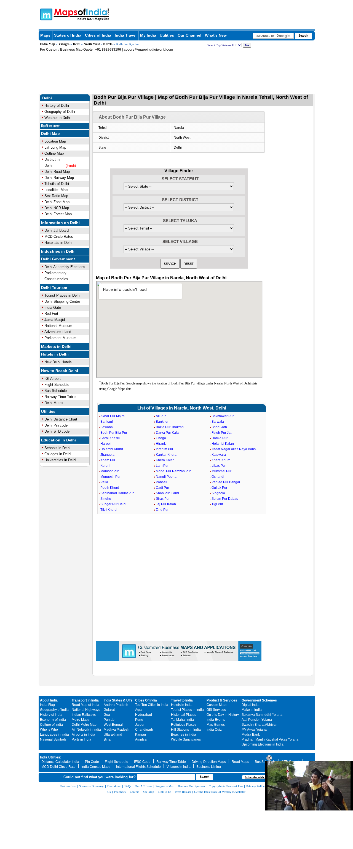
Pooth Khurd (109, 488)
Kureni (105, 466)
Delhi (76, 44)
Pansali (161, 482)
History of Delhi (56, 105)
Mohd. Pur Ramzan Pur (173, 471)
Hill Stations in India (186, 729)
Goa (107, 715)
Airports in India (83, 734)
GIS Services (216, 710)
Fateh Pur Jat (221, 433)
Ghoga (161, 438)
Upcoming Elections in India (263, 744)
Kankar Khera (166, 455)
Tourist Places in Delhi (62, 295)
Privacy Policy (255, 786)
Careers (134, 791)
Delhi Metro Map (84, 725)
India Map (47, 44)
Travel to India (182, 700)
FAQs (127, 786)
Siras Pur (163, 499)
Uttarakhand (113, 734)
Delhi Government (58, 259)
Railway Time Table (60, 397)
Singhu (105, 499)
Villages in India (179, 767)
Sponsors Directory (91, 786)
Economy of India (53, 720)
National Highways (86, 710)
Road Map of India (85, 705)
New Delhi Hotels (58, 362)
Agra (138, 710)
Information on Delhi (60, 222)
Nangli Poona (166, 477)
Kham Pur (107, 460)
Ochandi (218, 477)
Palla (104, 482)
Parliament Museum (60, 338)
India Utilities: (50, 757)
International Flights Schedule (138, 767)
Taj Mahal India (182, 720)
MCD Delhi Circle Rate (58, 767)
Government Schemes (259, 700)
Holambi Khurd (111, 449)
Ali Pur (161, 416)
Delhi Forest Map (58, 214)
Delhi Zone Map (56, 202)
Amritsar (141, 739)
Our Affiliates (143, 786)
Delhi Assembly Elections (64, 267)
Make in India (252, 710)
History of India (51, 715)
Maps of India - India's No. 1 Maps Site (45, 14)
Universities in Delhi (60, 460)
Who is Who (49, 729)
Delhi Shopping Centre (62, 301)
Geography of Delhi (59, 112)
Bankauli (107, 422)
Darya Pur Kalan (168, 433)
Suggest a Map (165, 786)
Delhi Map (50, 133)
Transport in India (85, 700)
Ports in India (81, 739)
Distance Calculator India (60, 762)
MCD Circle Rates (58, 236)
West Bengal (113, 725)
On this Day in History (223, 715)
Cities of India (98, 35)
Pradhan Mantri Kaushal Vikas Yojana (270, 739)
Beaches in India (183, 734)
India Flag (47, 705)
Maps (45, 35)
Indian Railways (84, 715)
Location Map (55, 141)
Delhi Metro (53, 403)
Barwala (218, 422)
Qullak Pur (219, 488)
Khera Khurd (221, 460)
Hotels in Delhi (55, 354)
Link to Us (164, 791)
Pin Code (92, 762)
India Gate (52, 307)
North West (92, 44)
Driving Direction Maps (209, 762)
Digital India (251, 705)
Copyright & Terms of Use (226, 786)
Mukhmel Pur (221, 471)
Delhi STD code (56, 431)
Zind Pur (162, 510)
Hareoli (105, 444)
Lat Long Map (55, 147)
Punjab (109, 720)
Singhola (218, 493)
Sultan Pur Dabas (225, 499)
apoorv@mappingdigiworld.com (148, 49)
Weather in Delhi (57, 118)
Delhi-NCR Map (56, 208)
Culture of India (51, 725)
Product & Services (222, 700)
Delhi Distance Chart (60, 419)
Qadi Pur (162, 488)
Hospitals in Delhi (58, 243)
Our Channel (189, 35)
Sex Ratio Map (56, 196)
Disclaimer (114, 786)
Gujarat (109, 710)
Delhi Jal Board (56, 230)
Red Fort (51, 314)
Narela (108, 44)
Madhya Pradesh (116, 729)
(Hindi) (71, 165)
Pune (139, 720)
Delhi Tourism (54, 287)
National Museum (58, 326)
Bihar (108, 739)
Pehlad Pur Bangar (226, 482)
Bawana (106, 427)
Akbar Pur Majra (112, 416)
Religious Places (183, 725)
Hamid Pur (220, 438)
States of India (67, 35)
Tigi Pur (217, 504)
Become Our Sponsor (191, 786)
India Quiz (214, 729)
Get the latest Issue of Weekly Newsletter (219, 791)
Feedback (120, 791)
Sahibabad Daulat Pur (117, 493)
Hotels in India (181, 705)
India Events (216, 720)
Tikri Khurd (108, 510)
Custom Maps (217, 705)
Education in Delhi (58, 440)
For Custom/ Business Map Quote (66, 49)
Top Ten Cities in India (151, 705)
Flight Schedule (56, 385)
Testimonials (68, 786)
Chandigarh (144, 729)
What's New (216, 35)
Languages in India (54, 734)
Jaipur (140, 725)
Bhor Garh (219, 427)
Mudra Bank (251, 734)
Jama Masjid (54, 320)
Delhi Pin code (56, 425)
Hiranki (161, 444)
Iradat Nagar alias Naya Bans (234, 449)
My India (148, 35)
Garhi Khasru (110, 438)
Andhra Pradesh (116, 705)
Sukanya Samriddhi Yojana (262, 715)
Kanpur (140, 734)
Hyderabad (143, 715)
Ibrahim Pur (164, 449)
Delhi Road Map (57, 172)
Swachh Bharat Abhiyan (259, 725)
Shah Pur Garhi (167, 493)
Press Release (183, 791)
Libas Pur (219, 466)
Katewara (219, 455)
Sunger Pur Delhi (113, 504)
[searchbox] (273, 36)
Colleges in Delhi (57, 454)
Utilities (167, 35)
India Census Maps (95, 767)
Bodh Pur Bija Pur (113, 433)
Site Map (148, 791)
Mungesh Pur (110, 477)
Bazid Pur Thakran (170, 427)
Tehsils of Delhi (56, 184)
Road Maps (240, 762)
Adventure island (57, 332)
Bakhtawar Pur (223, 416)
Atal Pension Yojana (257, 720)
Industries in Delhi (58, 251)
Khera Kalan (165, 460)
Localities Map (56, 190)
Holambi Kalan (223, 444)
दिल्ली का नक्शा (50, 126)
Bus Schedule (55, 391)
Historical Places (183, 715)
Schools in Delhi (57, 448)
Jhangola (107, 455)
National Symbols (53, 739)
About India (49, 700)
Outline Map (54, 153)
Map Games (216, 725)
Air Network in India (86, 729)
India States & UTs (118, 700)
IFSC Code (142, 762)
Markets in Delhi (56, 346)
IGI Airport (52, 378)
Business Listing (208, 767)
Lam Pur (162, 466)
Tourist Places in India (187, 710)
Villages (63, 44)
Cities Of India (146, 700)
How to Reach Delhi (59, 370)
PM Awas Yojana (254, 729)
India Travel (126, 35)
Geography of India (54, 710)
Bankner (162, 422)
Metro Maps (80, 720)
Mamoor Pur (109, 471)
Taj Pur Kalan (166, 504)
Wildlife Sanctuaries (186, 739)
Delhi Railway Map (59, 178)
